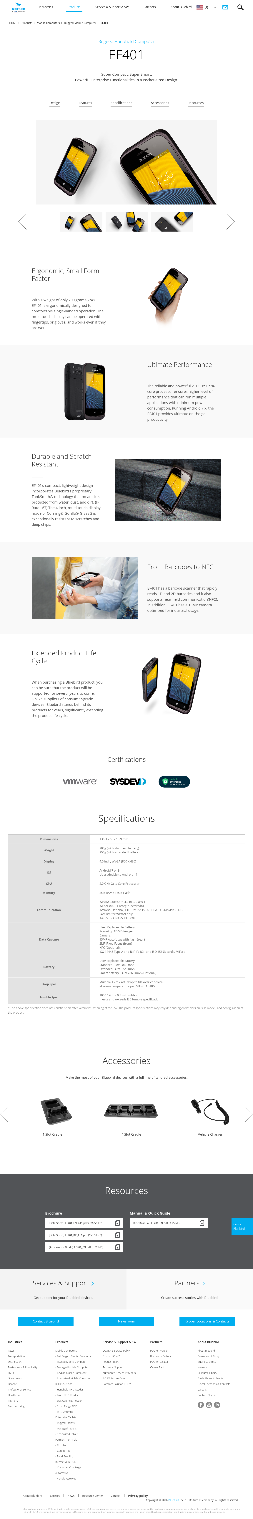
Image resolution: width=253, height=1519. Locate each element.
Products (26, 23)
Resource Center (92, 1495)
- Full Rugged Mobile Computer (73, 1356)
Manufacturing (16, 1406)
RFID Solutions (63, 1384)
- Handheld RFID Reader (69, 1389)
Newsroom (204, 1367)
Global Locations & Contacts (214, 1384)
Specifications (121, 102)
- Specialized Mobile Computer (73, 1378)
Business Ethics (207, 1361)
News (70, 1495)
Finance (12, 1384)
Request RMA (110, 1361)
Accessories (160, 102)
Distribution (14, 1361)
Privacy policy (138, 1495)
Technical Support (113, 1367)
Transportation (16, 1356)
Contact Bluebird (207, 1395)
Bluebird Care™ (111, 1356)
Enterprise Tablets (65, 1417)
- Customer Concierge (68, 1467)
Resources (196, 102)
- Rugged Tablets (65, 1423)
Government (15, 1378)
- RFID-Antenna (64, 1412)
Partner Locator (159, 1361)
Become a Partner (160, 1356)
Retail (11, 1350)
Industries (15, 1342)
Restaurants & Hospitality (22, 1367)
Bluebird (173, 1500)
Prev (22, 222)
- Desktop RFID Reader (68, 1400)
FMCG (11, 1373)
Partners (156, 1342)
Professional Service (19, 1389)
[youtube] (209, 1405)
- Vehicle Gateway (65, 1478)
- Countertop (62, 1450)
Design (54, 102)
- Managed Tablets (66, 1428)
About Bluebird (208, 1342)
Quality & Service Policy (116, 1350)
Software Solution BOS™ (117, 1384)
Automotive (62, 1473)
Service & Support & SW (119, 1342)
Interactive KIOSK (65, 1462)
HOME (13, 23)
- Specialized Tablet (66, 1434)
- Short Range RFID (66, 1406)
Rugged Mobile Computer (80, 23)
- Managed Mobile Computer (72, 1367)
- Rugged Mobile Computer (70, 1361)
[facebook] (201, 1405)
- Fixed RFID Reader (66, 1395)
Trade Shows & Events (211, 1378)
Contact (115, 1495)
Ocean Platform (159, 1367)
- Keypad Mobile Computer (70, 1373)
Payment (13, 1400)
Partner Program (159, 1350)
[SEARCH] (240, 7)
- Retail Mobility (64, 1456)
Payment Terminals (66, 1439)
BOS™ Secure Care (114, 1378)
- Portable (61, 1445)
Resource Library (207, 1373)
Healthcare (14, 1395)
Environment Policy (208, 1356)
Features (85, 102)
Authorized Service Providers (119, 1373)
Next (231, 222)
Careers (202, 1389)
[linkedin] (217, 1405)
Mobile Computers (48, 23)
